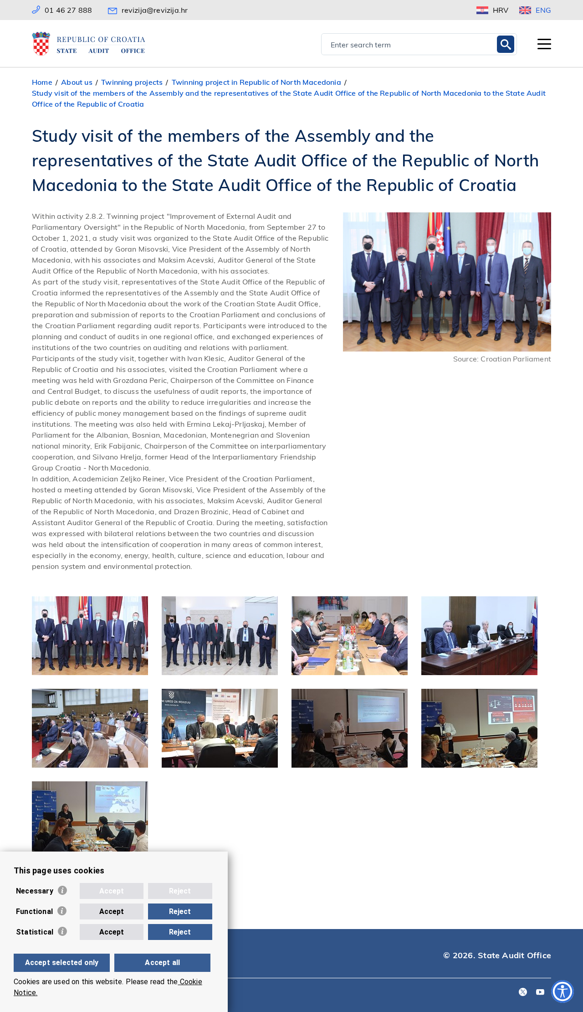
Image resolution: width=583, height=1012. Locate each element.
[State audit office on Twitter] (523, 992)
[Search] (505, 44)
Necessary (34, 891)
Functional (34, 911)
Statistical (34, 932)
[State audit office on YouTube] (540, 992)
